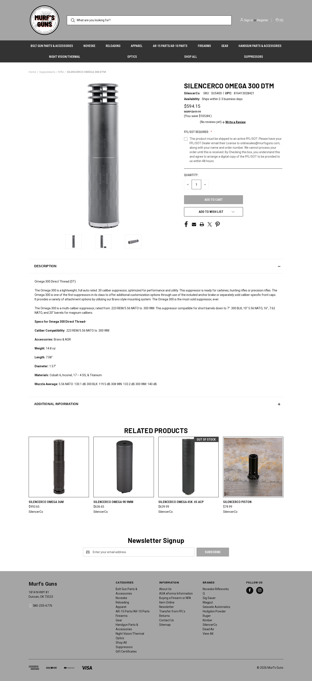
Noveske (89, 46)
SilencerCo (210, 624)
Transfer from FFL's (172, 611)
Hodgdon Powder (214, 611)
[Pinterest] (217, 224)
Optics (132, 56)
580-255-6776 (42, 606)
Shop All (190, 56)
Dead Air (208, 629)
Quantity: (191, 175)
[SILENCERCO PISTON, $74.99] (253, 467)
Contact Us (166, 620)
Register (262, 20)
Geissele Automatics (216, 607)
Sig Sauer (209, 598)
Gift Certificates (126, 651)
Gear (224, 46)
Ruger (207, 615)
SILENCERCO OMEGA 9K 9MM (113, 502)
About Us (165, 589)
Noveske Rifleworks (216, 589)
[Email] (194, 224)
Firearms (204, 46)
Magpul (208, 602)
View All (208, 633)
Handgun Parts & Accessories (260, 46)
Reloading (113, 46)
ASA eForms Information (176, 593)
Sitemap (165, 624)
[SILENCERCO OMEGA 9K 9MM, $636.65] (123, 467)
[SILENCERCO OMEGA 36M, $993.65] (59, 467)
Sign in (248, 20)
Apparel (136, 46)
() (281, 20)
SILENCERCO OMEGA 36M (46, 502)
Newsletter (166, 607)
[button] (234, 122)
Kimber (207, 620)
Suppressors (253, 56)
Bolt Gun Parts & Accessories (52, 46)
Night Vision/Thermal (64, 56)
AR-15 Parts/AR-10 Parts (170, 46)
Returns (164, 615)
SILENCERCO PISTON (237, 502)
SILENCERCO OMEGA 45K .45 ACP (181, 502)
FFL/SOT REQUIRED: (196, 132)
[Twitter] (210, 224)
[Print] (202, 224)
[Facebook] (186, 224)
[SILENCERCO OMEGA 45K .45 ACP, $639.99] (188, 467)
